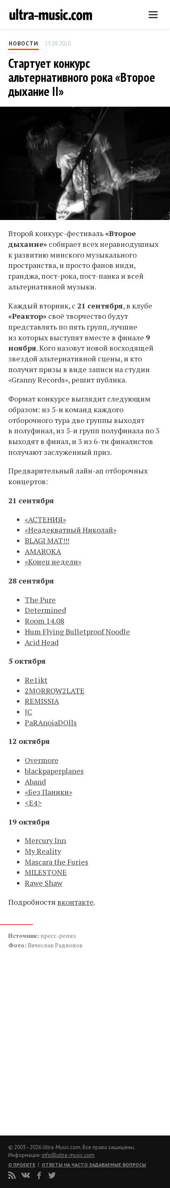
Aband (35, 781)
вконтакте (75, 902)
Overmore (42, 760)
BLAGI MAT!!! (47, 540)
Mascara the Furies (56, 862)
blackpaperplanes (54, 771)
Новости (23, 43)
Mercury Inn (45, 840)
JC (28, 712)
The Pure (40, 600)
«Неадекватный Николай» (70, 530)
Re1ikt (36, 680)
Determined (45, 610)
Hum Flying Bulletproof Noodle (77, 631)
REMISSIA (42, 701)
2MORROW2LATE (55, 691)
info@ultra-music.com (68, 1155)
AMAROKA (43, 551)
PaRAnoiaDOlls (51, 722)
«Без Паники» (48, 792)
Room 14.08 (44, 621)
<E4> (33, 803)
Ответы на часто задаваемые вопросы (94, 1165)
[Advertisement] (57, 1033)
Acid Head (42, 642)
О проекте (21, 1165)
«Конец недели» (53, 562)
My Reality (43, 851)
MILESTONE (46, 872)
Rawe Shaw (43, 883)
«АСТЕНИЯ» (45, 519)
